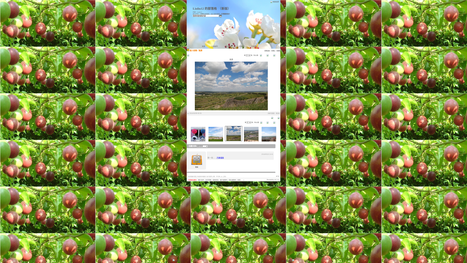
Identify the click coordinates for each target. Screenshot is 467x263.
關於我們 (201, 180)
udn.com (276, 180)
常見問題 (208, 180)
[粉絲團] (174, 260)
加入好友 (196, 14)
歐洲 (277, 113)
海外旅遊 (271, 113)
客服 (239, 180)
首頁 (203, 46)
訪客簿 (241, 46)
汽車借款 (220, 158)
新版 (224, 8)
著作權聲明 (223, 180)
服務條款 (216, 180)
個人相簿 (228, 46)
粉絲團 (177, 261)
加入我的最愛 (215, 14)
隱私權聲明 (232, 180)
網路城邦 (276, 2)
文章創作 (214, 46)
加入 (283, 261)
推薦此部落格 (204, 14)
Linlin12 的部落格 (205, 8)
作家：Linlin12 (197, 12)
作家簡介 (254, 46)
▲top (277, 176)
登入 (278, 261)
